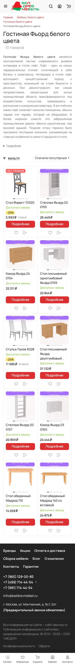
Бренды (9, 550)
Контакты (11, 566)
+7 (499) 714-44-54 (18, 582)
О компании (54, 558)
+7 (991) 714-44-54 (17, 587)
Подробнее (13, 146)
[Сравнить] (24, 232)
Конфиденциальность (19, 646)
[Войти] (59, 6)
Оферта (44, 646)
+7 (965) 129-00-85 (18, 576)
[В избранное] (16, 232)
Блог (36, 558)
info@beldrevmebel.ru (20, 595)
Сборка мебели (15, 558)
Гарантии (31, 566)
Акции (25, 550)
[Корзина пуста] (69, 6)
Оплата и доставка (49, 550)
